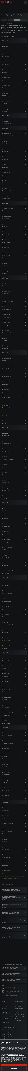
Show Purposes (14, 1068)
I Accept (14, 1064)
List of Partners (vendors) (6, 1061)
